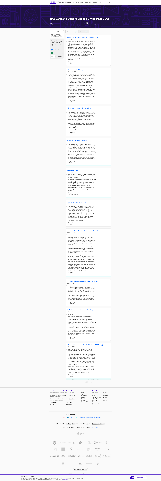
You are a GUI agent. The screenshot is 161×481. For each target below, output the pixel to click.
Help (100, 2)
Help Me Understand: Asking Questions (79, 108)
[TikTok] (76, 417)
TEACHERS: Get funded (78, 2)
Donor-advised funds (96, 397)
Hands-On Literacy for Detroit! (76, 202)
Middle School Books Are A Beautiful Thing (80, 310)
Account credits (95, 394)
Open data (105, 397)
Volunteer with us (95, 401)
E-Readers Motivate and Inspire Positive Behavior (82, 282)
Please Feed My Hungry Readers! (77, 140)
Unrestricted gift (95, 404)
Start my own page (57, 61)
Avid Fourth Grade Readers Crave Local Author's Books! (84, 231)
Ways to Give (95, 390)
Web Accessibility (85, 401)
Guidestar (61, 400)
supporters (53, 403)
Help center (105, 392)
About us (95, 2)
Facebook (57, 49)
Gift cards (94, 395)
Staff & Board (84, 398)
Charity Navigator (53, 400)
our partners (95, 427)
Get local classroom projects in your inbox (90, 417)
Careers (83, 400)
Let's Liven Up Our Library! (75, 70)
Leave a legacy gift (96, 403)
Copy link (60, 56)
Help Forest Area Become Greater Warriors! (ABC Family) (85, 345)
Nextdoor (57, 53)
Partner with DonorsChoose (80, 469)
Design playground (106, 398)
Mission (82, 392)
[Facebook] (72, 417)
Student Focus (84, 395)
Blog (107, 395)
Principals (75, 424)
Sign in (110, 2)
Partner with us (88, 2)
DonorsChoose (53, 3)
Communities (105, 394)
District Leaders (83, 424)
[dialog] (80, 477)
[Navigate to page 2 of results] (90, 382)
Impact (82, 394)
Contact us (105, 400)
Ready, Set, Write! (72, 170)
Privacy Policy (65, 479)
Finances (83, 397)
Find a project (95, 392)
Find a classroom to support (65, 2)
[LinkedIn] (68, 417)
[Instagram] (64, 417)
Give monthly (94, 400)
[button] (57, 56)
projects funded (69, 403)
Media (104, 395)
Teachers (68, 424)
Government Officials (98, 424)
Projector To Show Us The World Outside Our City (82, 37)
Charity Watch (72, 398)
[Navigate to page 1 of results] (86, 382)
